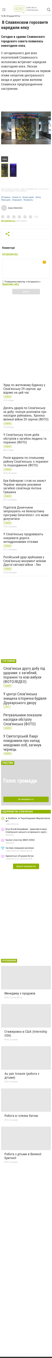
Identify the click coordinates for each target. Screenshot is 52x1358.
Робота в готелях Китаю (21, 1116)
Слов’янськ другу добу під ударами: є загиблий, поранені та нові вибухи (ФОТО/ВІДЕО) (24, 675)
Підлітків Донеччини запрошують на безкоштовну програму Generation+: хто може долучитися (26, 513)
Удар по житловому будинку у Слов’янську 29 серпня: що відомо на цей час (24, 388)
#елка (38, 197)
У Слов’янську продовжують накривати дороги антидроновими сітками (23, 538)
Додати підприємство (26, 866)
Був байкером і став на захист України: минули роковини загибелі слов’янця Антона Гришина (24, 486)
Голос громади (20, 781)
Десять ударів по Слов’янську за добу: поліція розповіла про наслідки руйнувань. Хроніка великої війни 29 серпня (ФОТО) (26, 413)
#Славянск (6, 197)
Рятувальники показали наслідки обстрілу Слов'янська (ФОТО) (22, 719)
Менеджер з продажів (19, 993)
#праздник (6, 200)
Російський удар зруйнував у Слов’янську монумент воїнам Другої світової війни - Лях (24, 561)
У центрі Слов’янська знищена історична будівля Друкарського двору (24, 698)
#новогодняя (28, 197)
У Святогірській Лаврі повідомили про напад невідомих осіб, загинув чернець (22, 743)
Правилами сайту (10, 284)
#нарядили (17, 200)
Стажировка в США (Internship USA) (25, 1033)
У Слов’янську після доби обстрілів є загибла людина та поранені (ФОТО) (24, 438)
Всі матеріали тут (26, 799)
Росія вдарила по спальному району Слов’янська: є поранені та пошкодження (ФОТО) (25, 461)
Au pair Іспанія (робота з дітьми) (21, 1075)
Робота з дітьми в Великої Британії (22, 1156)
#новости (16, 197)
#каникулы (28, 200)
